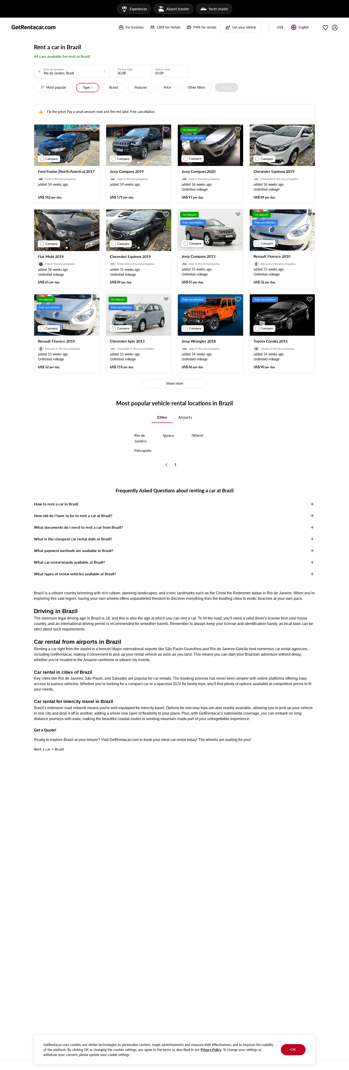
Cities (162, 417)
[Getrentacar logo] (33, 27)
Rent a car (42, 749)
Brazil (59, 749)
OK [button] (293, 1049)
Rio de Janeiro (140, 438)
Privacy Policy (211, 1050)
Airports (185, 417)
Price (167, 87)
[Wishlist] (325, 28)
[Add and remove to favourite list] (94, 129)
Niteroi (197, 435)
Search (227, 87)
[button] (280, 27)
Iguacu (168, 435)
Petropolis (142, 450)
